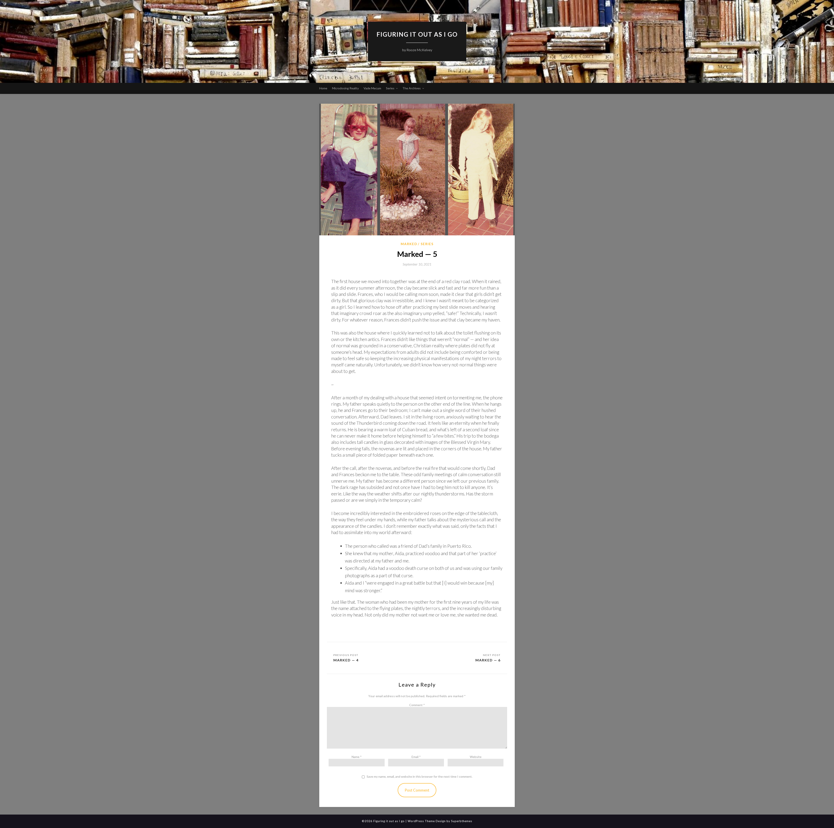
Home (323, 88)
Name (357, 757)
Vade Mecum (372, 88)
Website (476, 757)
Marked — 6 (488, 660)
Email (416, 757)
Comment (417, 705)
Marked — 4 (346, 660)
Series (390, 88)
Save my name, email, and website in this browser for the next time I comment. (419, 776)
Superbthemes (461, 821)
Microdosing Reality (345, 88)
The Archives (411, 88)
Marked (409, 244)
